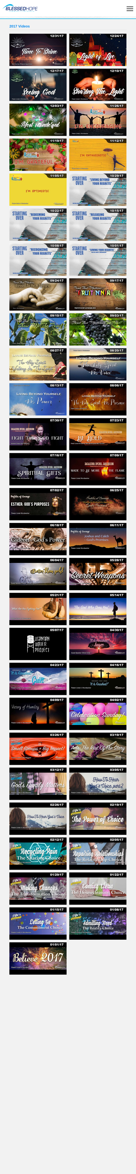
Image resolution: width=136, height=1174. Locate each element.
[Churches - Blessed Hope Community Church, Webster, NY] (19, 7)
